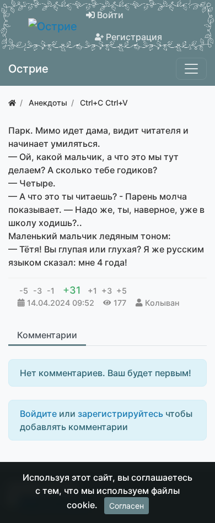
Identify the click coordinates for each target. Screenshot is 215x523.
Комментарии (47, 334)
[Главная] (12, 102)
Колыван (162, 302)
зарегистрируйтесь (120, 413)
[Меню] (191, 69)
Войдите (38, 413)
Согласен (126, 505)
